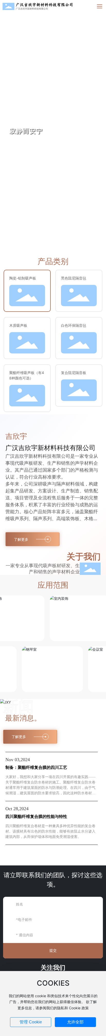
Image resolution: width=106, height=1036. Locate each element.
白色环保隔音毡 (73, 325)
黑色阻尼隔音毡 (73, 278)
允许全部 (75, 1022)
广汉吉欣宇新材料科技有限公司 (44, 4)
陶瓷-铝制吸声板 (22, 278)
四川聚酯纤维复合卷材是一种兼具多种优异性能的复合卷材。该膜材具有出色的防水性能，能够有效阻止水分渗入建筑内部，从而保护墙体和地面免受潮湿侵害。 (50, 831)
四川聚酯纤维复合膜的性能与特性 (36, 816)
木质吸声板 (18, 325)
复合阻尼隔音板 (73, 372)
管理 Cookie (31, 1022)
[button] (95, 126)
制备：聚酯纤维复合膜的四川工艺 (36, 767)
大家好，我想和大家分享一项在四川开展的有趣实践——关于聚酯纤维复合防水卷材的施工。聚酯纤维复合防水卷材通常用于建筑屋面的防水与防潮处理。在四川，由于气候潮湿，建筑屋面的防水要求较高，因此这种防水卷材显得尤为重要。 (50, 787)
